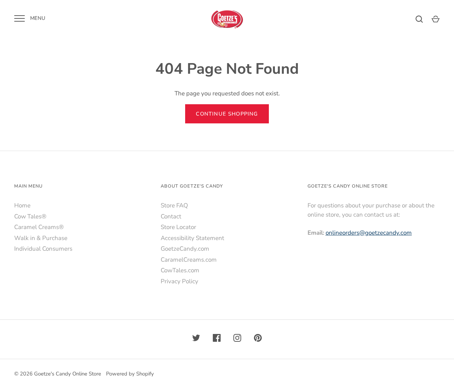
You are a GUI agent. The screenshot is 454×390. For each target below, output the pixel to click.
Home (22, 205)
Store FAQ (174, 205)
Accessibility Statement (192, 238)
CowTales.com (180, 270)
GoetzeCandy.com (185, 249)
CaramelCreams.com (189, 260)
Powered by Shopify (130, 373)
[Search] (419, 19)
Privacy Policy (179, 281)
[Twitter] (196, 339)
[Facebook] (217, 339)
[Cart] (435, 19)
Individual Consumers (43, 249)
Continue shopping (227, 113)
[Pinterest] (258, 339)
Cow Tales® (30, 216)
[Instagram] (237, 339)
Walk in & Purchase (40, 238)
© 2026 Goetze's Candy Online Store (57, 373)
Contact (171, 216)
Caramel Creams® (39, 227)
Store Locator (178, 227)
